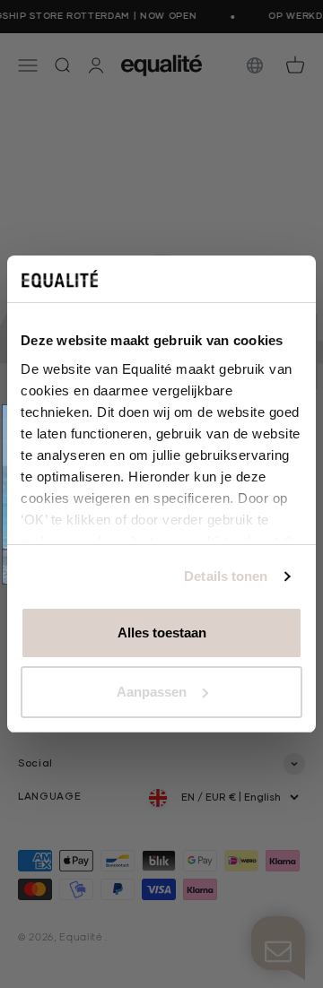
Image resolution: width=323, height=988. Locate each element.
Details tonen (225, 576)
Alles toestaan (162, 632)
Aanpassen (152, 691)
